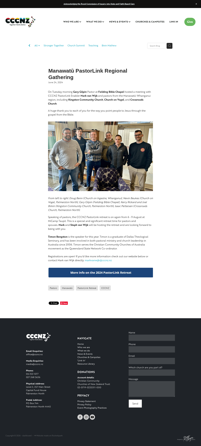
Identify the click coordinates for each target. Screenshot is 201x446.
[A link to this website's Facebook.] (80, 417)
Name (132, 332)
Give (190, 22)
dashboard (27, 435)
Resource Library (86, 363)
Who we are (83, 347)
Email (132, 356)
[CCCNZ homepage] (24, 21)
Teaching (93, 45)
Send (135, 403)
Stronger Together (54, 45)
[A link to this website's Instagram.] (86, 417)
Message (133, 379)
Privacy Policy (84, 404)
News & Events (84, 353)
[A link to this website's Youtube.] (92, 417)
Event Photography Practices (92, 407)
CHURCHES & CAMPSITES (150, 21)
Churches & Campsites (88, 357)
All (36, 45)
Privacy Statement (86, 401)
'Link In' (81, 360)
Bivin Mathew (109, 45)
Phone (132, 344)
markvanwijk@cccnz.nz (98, 260)
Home (80, 343)
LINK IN (173, 21)
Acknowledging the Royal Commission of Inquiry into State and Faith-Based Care (99, 4)
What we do (83, 350)
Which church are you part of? (145, 367)
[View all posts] (29, 46)
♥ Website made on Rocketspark (49, 435)
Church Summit (76, 45)
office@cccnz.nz (34, 354)
